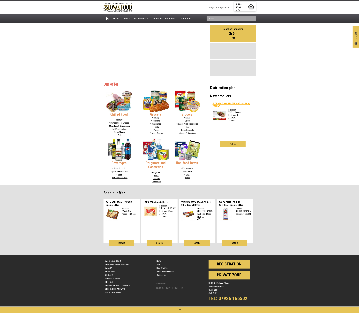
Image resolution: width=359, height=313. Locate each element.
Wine (120, 174)
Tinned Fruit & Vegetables (187, 124)
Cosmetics (156, 181)
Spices (187, 121)
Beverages (110, 271)
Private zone (229, 275)
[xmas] (150, 217)
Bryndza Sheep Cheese (120, 123)
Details (233, 144)
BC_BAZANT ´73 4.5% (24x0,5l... (231, 203)
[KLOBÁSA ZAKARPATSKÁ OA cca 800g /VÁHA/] (219, 121)
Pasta (156, 127)
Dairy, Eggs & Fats (113, 261)
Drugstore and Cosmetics (117, 285)
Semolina (156, 121)
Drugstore (156, 172)
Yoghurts (119, 120)
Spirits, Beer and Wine (119, 171)
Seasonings (156, 124)
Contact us (185, 18)
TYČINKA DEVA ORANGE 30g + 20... (196, 203)
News (116, 18)
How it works (141, 18)
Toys (187, 174)
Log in (212, 7)
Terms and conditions (163, 18)
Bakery (156, 117)
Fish (119, 135)
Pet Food (109, 282)
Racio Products (187, 130)
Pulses (156, 130)
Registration (223, 7)
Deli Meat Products (119, 129)
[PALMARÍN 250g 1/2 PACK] (112, 220)
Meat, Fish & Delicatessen (119, 126)
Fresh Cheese (119, 132)
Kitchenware (187, 168)
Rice (187, 127)
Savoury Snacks (156, 133)
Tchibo (187, 177)
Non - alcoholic (120, 168)
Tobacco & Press (113, 292)
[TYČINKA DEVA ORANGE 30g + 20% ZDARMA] (188, 220)
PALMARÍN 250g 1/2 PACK (119, 203)
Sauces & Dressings (188, 133)
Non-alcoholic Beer (119, 177)
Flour (188, 117)
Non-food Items (112, 278)
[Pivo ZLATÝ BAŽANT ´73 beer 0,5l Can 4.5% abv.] (225, 220)
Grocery (109, 275)
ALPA (156, 175)
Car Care (156, 178)
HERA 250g (156, 202)
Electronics (187, 171)
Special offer (114, 193)
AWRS (126, 18)
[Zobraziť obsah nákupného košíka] (251, 9)
